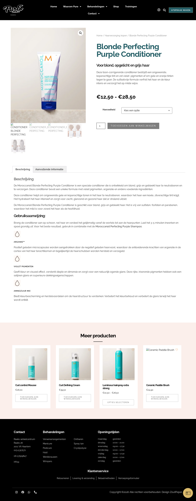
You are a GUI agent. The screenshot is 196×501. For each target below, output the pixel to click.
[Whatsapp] (29, 492)
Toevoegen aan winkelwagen (133, 126)
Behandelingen (95, 6)
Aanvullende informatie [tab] (49, 169)
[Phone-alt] (35, 492)
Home (53, 6)
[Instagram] (16, 492)
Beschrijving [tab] (22, 169)
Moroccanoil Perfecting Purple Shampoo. (119, 226)
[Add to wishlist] (45, 349)
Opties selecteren (118, 402)
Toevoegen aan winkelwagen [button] (29, 398)
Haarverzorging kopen (116, 35)
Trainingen (131, 6)
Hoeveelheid (109, 110)
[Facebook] (23, 492)
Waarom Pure (70, 6)
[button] (164, 10)
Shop (116, 6)
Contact (92, 13)
